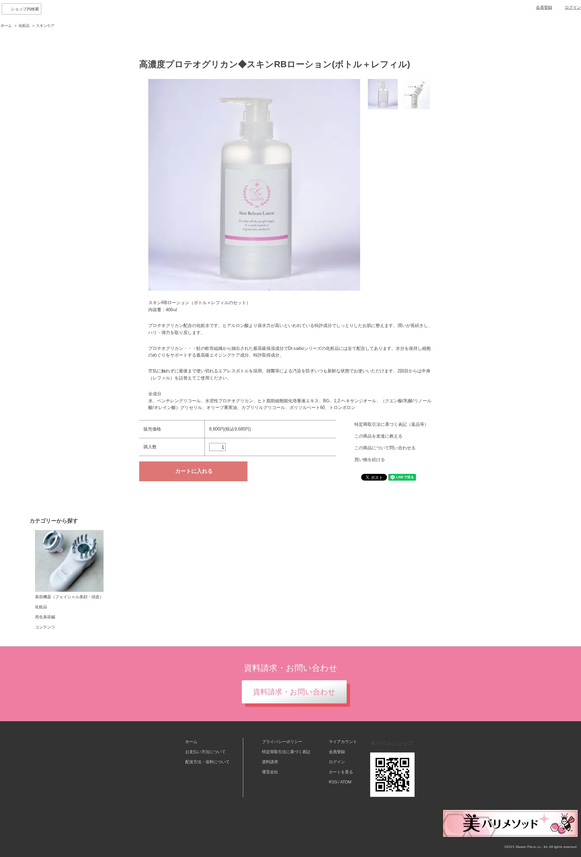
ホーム (6, 26)
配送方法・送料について (207, 762)
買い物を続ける (369, 459)
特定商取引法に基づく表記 (286, 751)
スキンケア (45, 26)
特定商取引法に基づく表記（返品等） (391, 424)
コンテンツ (45, 627)
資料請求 (270, 762)
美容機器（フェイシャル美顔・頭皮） (69, 597)
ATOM (345, 782)
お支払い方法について (205, 751)
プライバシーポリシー (282, 741)
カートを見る (341, 772)
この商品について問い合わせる (385, 447)
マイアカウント (343, 741)
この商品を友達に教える (378, 436)
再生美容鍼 (45, 617)
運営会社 (270, 772)
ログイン (573, 7)
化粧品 (24, 26)
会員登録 (544, 7)
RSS (333, 782)
